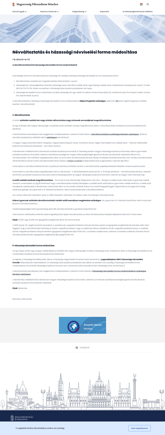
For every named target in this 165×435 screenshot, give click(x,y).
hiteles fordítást (75, 161)
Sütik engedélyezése (139, 428)
